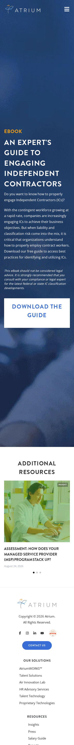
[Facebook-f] (20, 633)
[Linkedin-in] (34, 633)
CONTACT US (37, 645)
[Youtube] (42, 633)
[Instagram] (27, 633)
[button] (34, 572)
